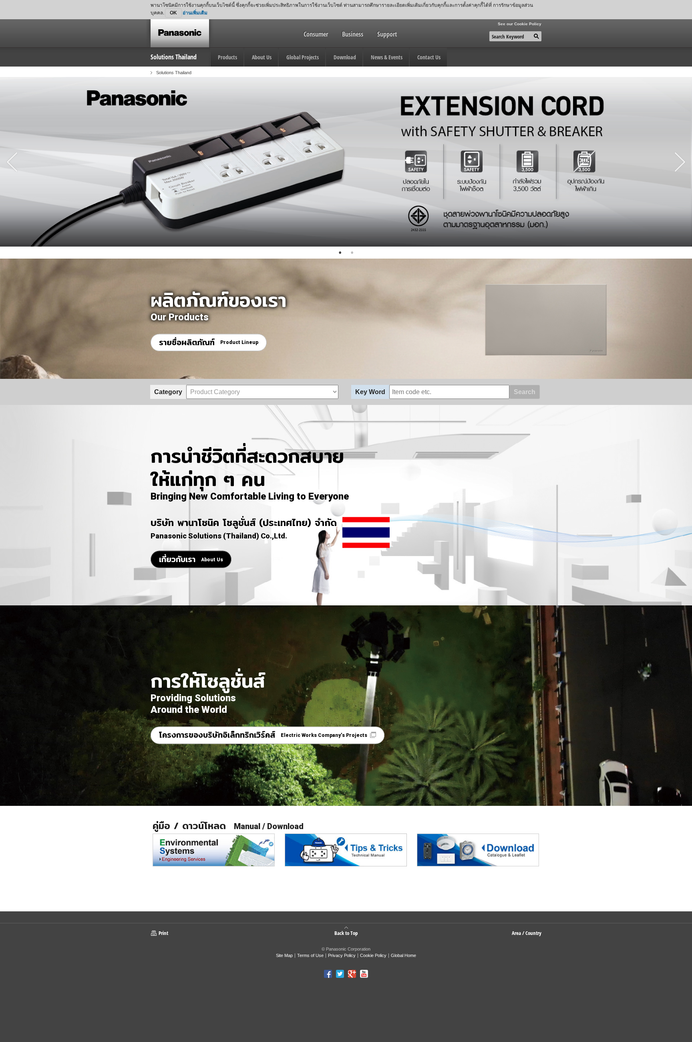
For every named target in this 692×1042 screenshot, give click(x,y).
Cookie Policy (373, 955)
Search (524, 391)
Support (387, 34)
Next (680, 162)
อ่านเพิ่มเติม (195, 13)
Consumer (316, 34)
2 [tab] (352, 253)
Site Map (284, 955)
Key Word (370, 391)
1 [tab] (340, 253)
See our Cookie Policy (519, 24)
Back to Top (346, 932)
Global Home (403, 955)
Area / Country (526, 933)
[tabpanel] (346, 162)
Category (168, 391)
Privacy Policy (342, 955)
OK (173, 13)
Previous (12, 162)
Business (352, 34)
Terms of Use (310, 955)
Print (163, 933)
